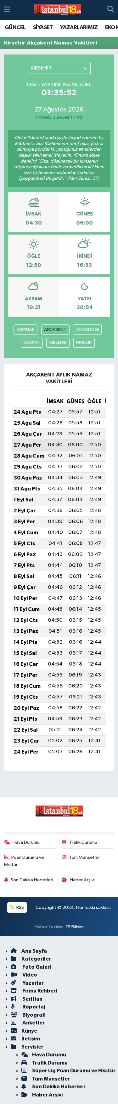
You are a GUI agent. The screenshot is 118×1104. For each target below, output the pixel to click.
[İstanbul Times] (57, 10)
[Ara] (110, 10)
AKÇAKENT (55, 329)
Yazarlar (32, 983)
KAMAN (32, 342)
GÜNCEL (15, 27)
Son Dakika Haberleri (32, 880)
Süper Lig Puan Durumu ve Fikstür (73, 1070)
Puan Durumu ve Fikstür (24, 861)
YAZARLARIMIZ (79, 27)
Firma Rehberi (39, 990)
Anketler (33, 1022)
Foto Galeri (36, 967)
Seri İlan (31, 999)
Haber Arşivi (82, 880)
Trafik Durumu (83, 842)
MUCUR (84, 342)
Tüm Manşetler (84, 857)
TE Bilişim (74, 927)
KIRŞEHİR (58, 342)
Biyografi (33, 1015)
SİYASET (43, 27)
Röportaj (33, 1006)
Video (29, 974)
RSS (19, 907)
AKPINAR (26, 329)
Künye (29, 1031)
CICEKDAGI (87, 329)
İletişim (30, 1038)
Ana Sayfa (34, 951)
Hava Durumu (26, 842)
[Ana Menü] (7, 10)
